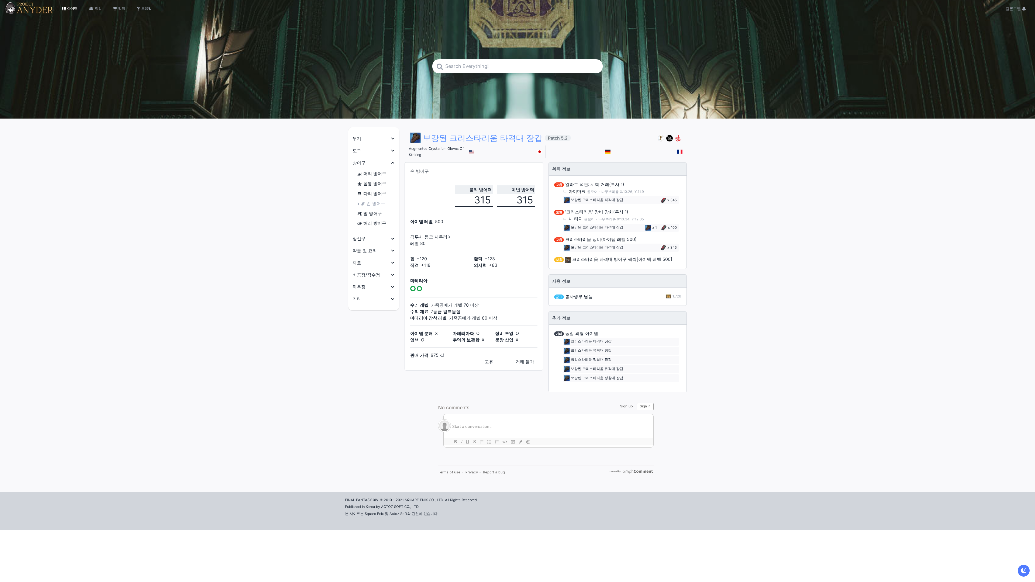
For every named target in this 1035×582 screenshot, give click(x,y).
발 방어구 (372, 213)
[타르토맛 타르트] (669, 138)
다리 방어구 (374, 193)
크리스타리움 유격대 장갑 (591, 350)
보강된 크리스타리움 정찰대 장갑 (597, 378)
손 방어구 (376, 203)
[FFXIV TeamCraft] (661, 138)
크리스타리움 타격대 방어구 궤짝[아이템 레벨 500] (622, 259)
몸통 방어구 (374, 183)
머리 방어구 (374, 173)
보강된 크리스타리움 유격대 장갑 (597, 369)
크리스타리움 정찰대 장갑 (591, 360)
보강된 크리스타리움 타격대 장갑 (597, 200)
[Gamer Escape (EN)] (678, 138)
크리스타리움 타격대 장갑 (591, 341)
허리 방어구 (374, 223)
